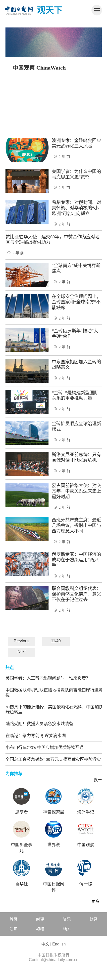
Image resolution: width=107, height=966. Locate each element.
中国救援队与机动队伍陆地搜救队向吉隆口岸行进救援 (54, 692)
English (59, 944)
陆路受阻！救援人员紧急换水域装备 (39, 723)
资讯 (67, 919)
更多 (96, 901)
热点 (9, 667)
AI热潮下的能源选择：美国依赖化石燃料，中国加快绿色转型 (54, 709)
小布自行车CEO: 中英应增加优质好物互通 (44, 747)
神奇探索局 (53, 812)
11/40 (56, 641)
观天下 (49, 10)
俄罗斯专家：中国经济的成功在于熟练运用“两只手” (76, 560)
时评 (40, 919)
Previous (21, 641)
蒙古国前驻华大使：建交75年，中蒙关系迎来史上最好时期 (76, 491)
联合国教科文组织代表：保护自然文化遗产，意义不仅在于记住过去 (76, 594)
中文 (45, 944)
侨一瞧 (85, 884)
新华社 (21, 884)
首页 (13, 919)
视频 (40, 929)
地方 (67, 929)
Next (21, 651)
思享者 (21, 812)
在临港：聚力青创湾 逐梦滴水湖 (35, 735)
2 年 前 (64, 157)
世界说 (53, 844)
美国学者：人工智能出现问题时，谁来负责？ (47, 678)
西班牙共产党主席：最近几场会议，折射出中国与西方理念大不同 (76, 526)
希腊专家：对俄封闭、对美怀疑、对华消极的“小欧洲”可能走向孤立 (76, 208)
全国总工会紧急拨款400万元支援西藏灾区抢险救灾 (53, 759)
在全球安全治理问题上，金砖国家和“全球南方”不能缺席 (76, 302)
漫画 (13, 929)
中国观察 (85, 844)
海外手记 (85, 812)
